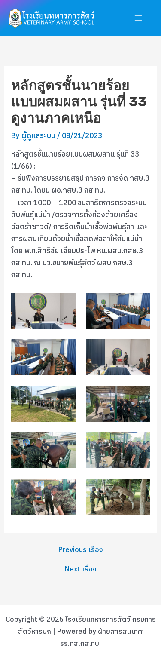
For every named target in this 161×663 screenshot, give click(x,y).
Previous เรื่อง (80, 550)
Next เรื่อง (81, 569)
